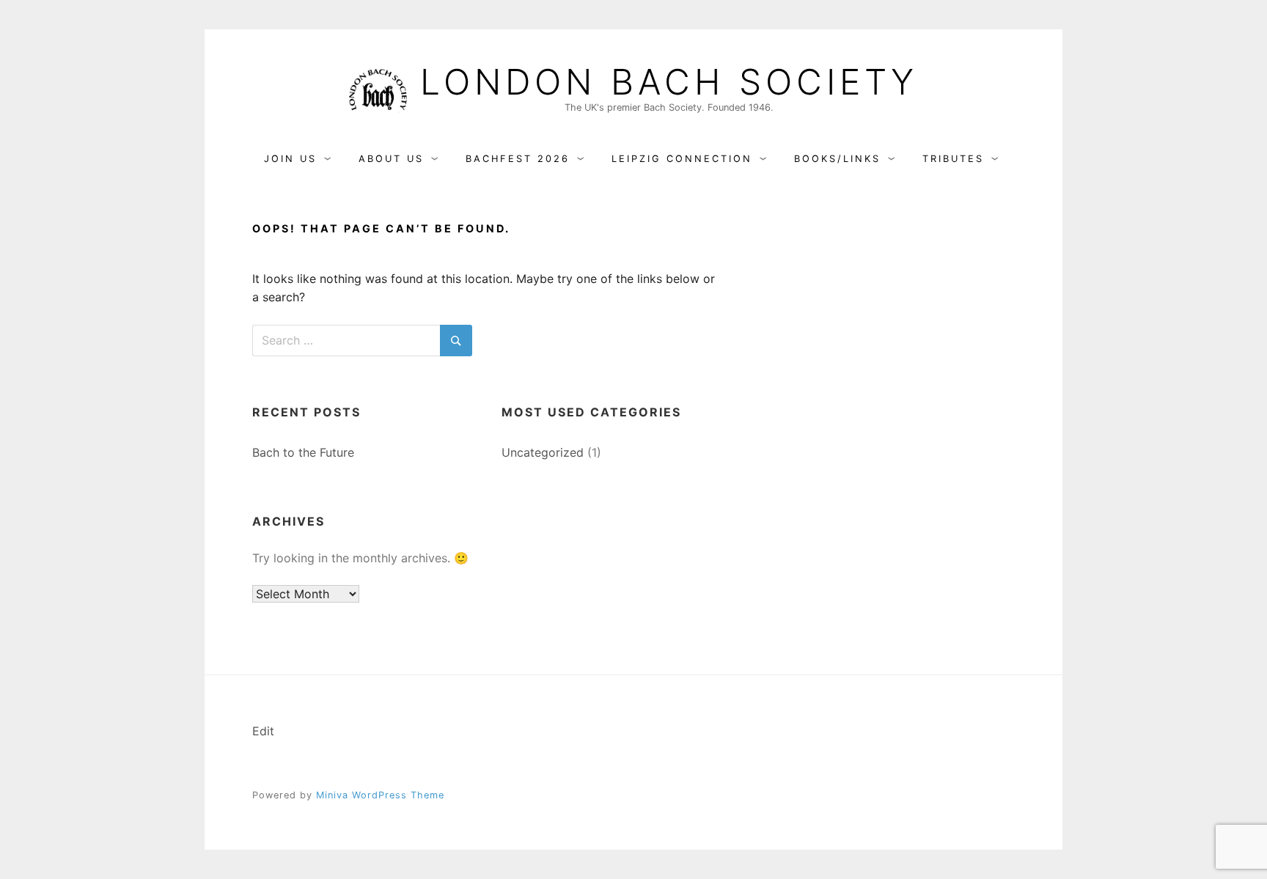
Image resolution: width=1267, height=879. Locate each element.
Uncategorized (543, 452)
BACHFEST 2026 (518, 158)
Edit (263, 731)
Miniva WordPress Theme (380, 795)
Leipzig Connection (682, 158)
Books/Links (837, 158)
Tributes (953, 158)
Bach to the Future (303, 452)
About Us (391, 158)
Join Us (290, 158)
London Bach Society (669, 82)
